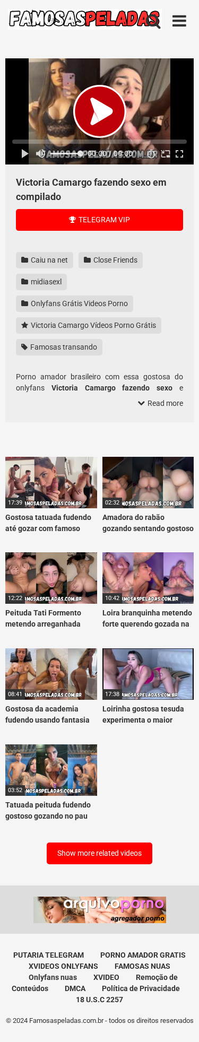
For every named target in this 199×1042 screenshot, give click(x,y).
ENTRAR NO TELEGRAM (100, 568)
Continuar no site (99, 600)
